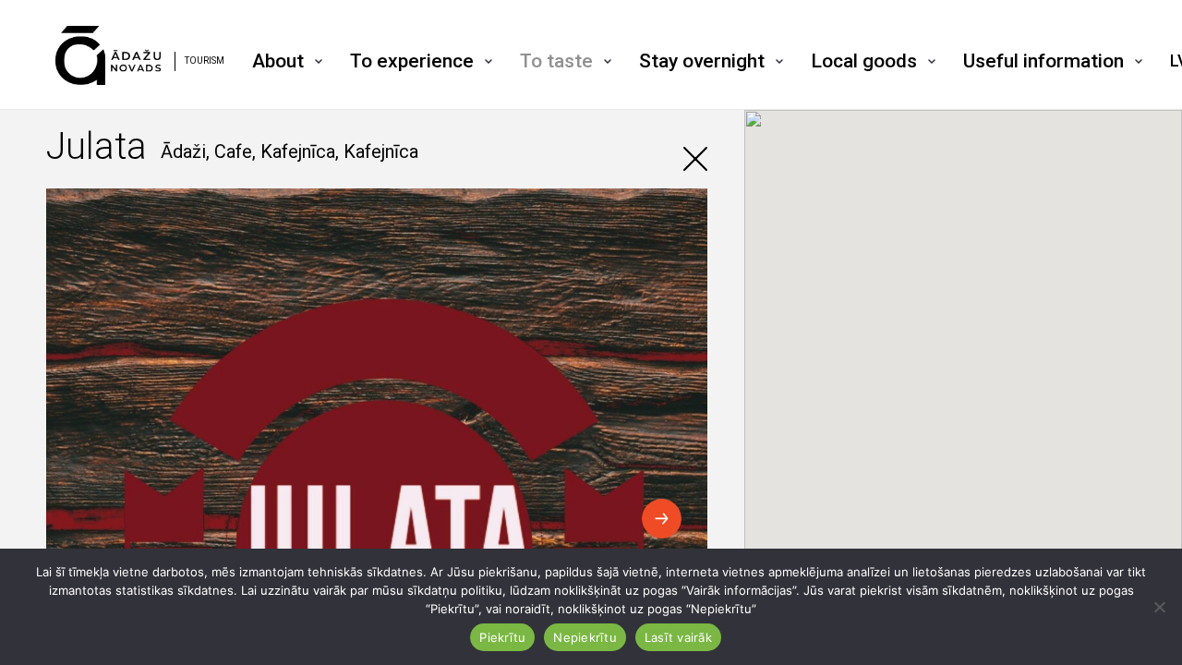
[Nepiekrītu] (1159, 607)
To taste (556, 61)
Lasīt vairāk (678, 637)
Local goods (864, 61)
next (661, 518)
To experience (412, 61)
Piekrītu (502, 637)
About (278, 61)
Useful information (1043, 61)
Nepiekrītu (585, 637)
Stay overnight (702, 61)
